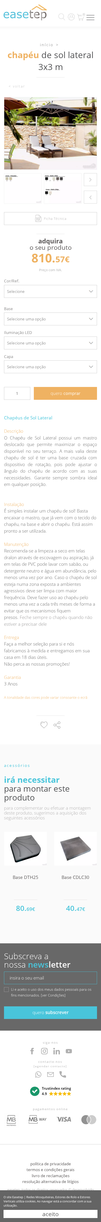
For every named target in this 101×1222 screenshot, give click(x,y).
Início (47, 44)
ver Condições (53, 995)
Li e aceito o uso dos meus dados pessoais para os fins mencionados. (51, 992)
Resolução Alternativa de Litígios (50, 1181)
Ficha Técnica (55, 218)
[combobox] (50, 291)
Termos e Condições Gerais (50, 1169)
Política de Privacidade (50, 1163)
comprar (65, 393)
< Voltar (17, 86)
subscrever (50, 1012)
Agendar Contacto (50, 1066)
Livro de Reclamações (51, 1175)
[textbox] (50, 291)
